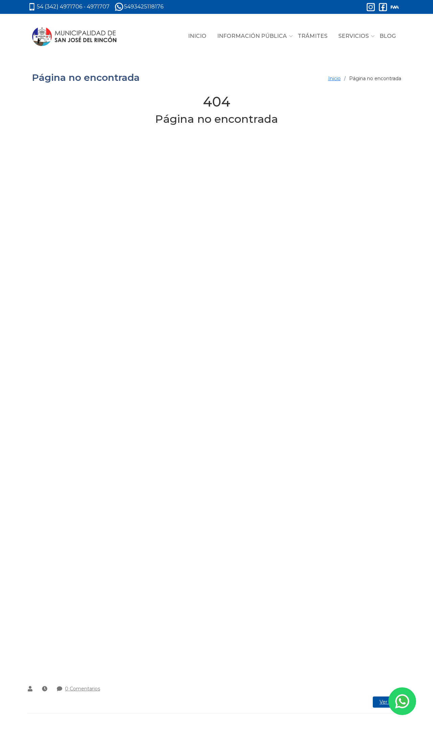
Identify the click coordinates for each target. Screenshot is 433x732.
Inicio (334, 78)
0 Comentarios (82, 688)
